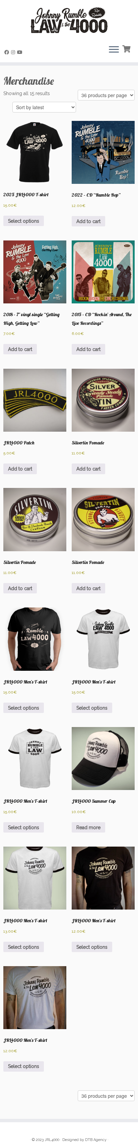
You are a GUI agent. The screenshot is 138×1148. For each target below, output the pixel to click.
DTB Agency (96, 1140)
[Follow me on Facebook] (7, 52)
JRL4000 (52, 1140)
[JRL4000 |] (69, 20)
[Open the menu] (114, 50)
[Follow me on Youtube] (20, 52)
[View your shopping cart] (127, 48)
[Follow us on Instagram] (14, 52)
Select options (23, 221)
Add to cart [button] (88, 221)
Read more (88, 827)
